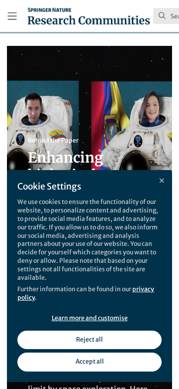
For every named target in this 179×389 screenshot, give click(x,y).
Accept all (90, 361)
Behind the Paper (53, 140)
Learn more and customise (90, 318)
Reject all (89, 339)
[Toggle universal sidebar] (12, 16)
